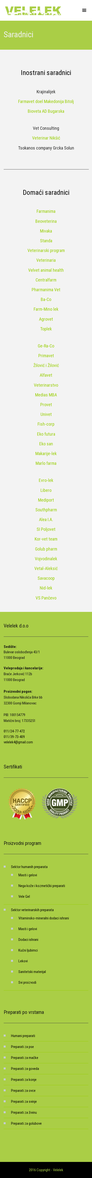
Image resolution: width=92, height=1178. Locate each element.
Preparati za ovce (23, 1090)
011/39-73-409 (14, 737)
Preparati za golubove (26, 1123)
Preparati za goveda (25, 1068)
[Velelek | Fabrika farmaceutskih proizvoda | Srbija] (33, 10)
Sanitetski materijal (32, 972)
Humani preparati (23, 1036)
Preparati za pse (22, 1047)
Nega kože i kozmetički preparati (41, 886)
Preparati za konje (24, 1079)
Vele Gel (24, 896)
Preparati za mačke (24, 1058)
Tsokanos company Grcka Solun (46, 147)
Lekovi (23, 961)
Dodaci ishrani (28, 939)
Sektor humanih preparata (29, 867)
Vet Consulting (46, 128)
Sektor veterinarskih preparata (32, 910)
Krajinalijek (46, 91)
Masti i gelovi (27, 875)
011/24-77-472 (14, 731)
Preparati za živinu (24, 1112)
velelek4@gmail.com (18, 742)
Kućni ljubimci (28, 950)
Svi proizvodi (27, 982)
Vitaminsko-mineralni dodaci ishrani (43, 918)
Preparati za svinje (24, 1101)
